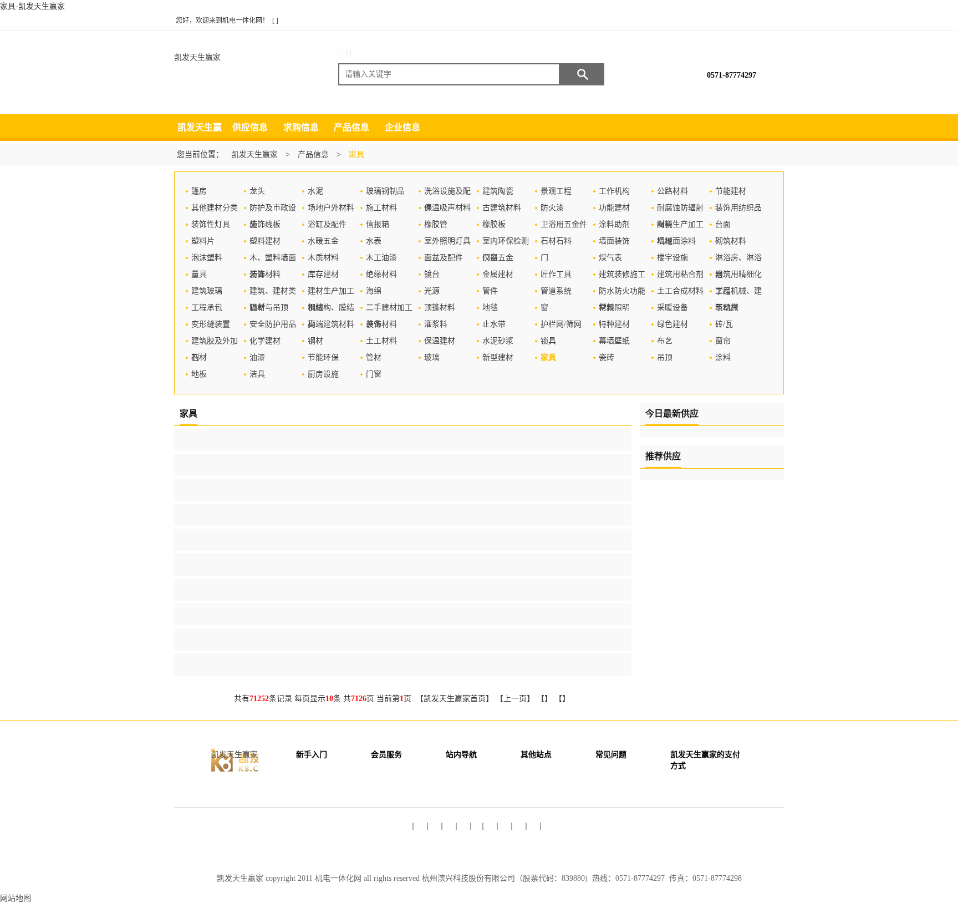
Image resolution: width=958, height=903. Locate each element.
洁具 (257, 374)
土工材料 (381, 341)
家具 (548, 357)
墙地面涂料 (676, 241)
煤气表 (610, 257)
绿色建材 (672, 324)
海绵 (373, 291)
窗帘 (723, 341)
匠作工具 (556, 274)
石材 (199, 357)
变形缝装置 (210, 324)
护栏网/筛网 (561, 324)
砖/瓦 (724, 324)
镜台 (432, 274)
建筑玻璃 (206, 291)
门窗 (373, 374)
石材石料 (556, 241)
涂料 (723, 357)
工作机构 (614, 191)
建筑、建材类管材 (272, 293)
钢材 (315, 341)
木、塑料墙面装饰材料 (272, 259)
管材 (373, 357)
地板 (199, 374)
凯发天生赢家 (197, 57)
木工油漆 (381, 257)
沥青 (257, 274)
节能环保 (323, 357)
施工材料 (381, 208)
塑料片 (203, 241)
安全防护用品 (272, 324)
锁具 (548, 341)
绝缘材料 (381, 274)
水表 (373, 241)
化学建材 (265, 341)
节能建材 (730, 191)
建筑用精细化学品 (738, 276)
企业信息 (402, 127)
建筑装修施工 (622, 274)
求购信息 (301, 127)
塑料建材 (265, 241)
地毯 (490, 307)
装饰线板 (265, 224)
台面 (723, 224)
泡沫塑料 (206, 257)
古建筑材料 (501, 208)
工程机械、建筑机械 (738, 293)
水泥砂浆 (497, 341)
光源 (432, 291)
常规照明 (614, 307)
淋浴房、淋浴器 (738, 259)
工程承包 (206, 307)
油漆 (257, 357)
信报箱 (377, 224)
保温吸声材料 (447, 208)
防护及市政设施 (272, 210)
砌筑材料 (730, 241)
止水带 (494, 324)
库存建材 (323, 274)
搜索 (582, 74)
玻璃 (432, 357)
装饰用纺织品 (738, 208)
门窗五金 (497, 257)
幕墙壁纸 (614, 341)
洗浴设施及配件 (447, 193)
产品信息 (351, 127)
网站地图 (15, 898)
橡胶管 (435, 224)
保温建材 (439, 341)
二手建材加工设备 (389, 309)
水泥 (315, 191)
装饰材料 (381, 324)
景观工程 (556, 191)
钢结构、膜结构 (331, 309)
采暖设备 (672, 307)
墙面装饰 (614, 241)
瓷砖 (606, 357)
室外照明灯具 (447, 241)
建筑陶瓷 (497, 191)
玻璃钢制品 (385, 191)
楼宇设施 (672, 257)
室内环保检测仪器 (505, 243)
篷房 (199, 191)
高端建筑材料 (331, 324)
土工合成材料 (680, 291)
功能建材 (614, 208)
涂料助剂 (614, 224)
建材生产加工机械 (331, 293)
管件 (490, 291)
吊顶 (664, 357)
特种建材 (614, 324)
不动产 (726, 307)
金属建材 (497, 274)
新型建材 (497, 357)
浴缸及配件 (327, 224)
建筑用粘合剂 (680, 274)
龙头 (257, 191)
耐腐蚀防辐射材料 (680, 210)
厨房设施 (323, 374)
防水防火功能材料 (622, 293)
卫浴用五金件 (564, 224)
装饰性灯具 (210, 224)
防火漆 (552, 208)
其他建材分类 (214, 208)
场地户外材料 (331, 208)
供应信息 (250, 127)
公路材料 (672, 191)
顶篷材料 (439, 307)
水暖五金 (323, 241)
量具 (199, 274)
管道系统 (556, 291)
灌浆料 (435, 324)
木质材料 (323, 257)
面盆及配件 (443, 257)
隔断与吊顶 (268, 307)
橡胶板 (494, 224)
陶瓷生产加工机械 (680, 226)
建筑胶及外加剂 (214, 343)
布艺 (664, 341)
